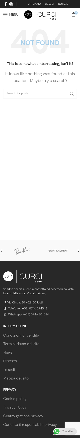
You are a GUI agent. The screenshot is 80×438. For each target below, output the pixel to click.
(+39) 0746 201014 (36, 314)
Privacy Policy (14, 407)
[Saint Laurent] (58, 250)
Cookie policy (14, 399)
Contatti (10, 361)
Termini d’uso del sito (21, 344)
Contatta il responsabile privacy (30, 424)
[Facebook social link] (5, 4)
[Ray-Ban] (21, 250)
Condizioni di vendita (21, 335)
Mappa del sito (16, 378)
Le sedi (9, 370)
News (7, 352)
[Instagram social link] (11, 4)
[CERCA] (72, 93)
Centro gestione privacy (23, 416)
